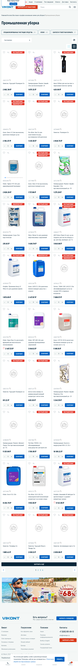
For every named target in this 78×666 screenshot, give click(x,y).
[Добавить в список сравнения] (8, 52)
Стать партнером (6, 638)
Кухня (44, 32)
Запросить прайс (68, 640)
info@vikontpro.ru (65, 635)
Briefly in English (45, 640)
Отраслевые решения (27, 649)
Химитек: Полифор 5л (10, 546)
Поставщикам (48, 2)
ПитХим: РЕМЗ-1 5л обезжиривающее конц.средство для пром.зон (37, 445)
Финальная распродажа (8, 649)
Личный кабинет (25, 642)
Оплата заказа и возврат (28, 638)
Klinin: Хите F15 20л (9, 494)
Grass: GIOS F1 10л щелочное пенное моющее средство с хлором (38, 288)
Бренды (23, 645)
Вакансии (4, 635)
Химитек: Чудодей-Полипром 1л (13, 392)
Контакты (73, 2)
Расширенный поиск (46, 648)
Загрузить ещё (39, 564)
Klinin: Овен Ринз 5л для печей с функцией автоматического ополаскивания (13, 342)
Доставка (65, 2)
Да (11, 4)
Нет (15, 4)
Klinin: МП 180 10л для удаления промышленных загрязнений (36, 342)
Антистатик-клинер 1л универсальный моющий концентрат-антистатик (36, 394)
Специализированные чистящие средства (19, 32)
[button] (5, 177)
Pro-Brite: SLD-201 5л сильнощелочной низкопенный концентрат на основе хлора (38, 496)
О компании (38, 2)
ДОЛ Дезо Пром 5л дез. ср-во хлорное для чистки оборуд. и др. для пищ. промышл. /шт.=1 (63, 237)
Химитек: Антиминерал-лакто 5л (64, 546)
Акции (31, 2)
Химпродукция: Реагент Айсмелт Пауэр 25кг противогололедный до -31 (13, 445)
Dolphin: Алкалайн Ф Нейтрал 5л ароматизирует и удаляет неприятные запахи (64, 496)
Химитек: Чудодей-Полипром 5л (13, 83)
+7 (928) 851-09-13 (67, 631)
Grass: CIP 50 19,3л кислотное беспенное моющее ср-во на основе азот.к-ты (63, 342)
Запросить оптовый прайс (27, 7)
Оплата (57, 2)
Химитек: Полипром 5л (61, 132)
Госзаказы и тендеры (7, 642)
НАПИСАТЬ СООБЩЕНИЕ (66, 618)
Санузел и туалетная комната (64, 32)
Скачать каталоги (45, 644)
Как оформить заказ (27, 631)
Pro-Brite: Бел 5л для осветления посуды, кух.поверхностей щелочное (37, 134)
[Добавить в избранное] (4, 52)
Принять (60, 659)
